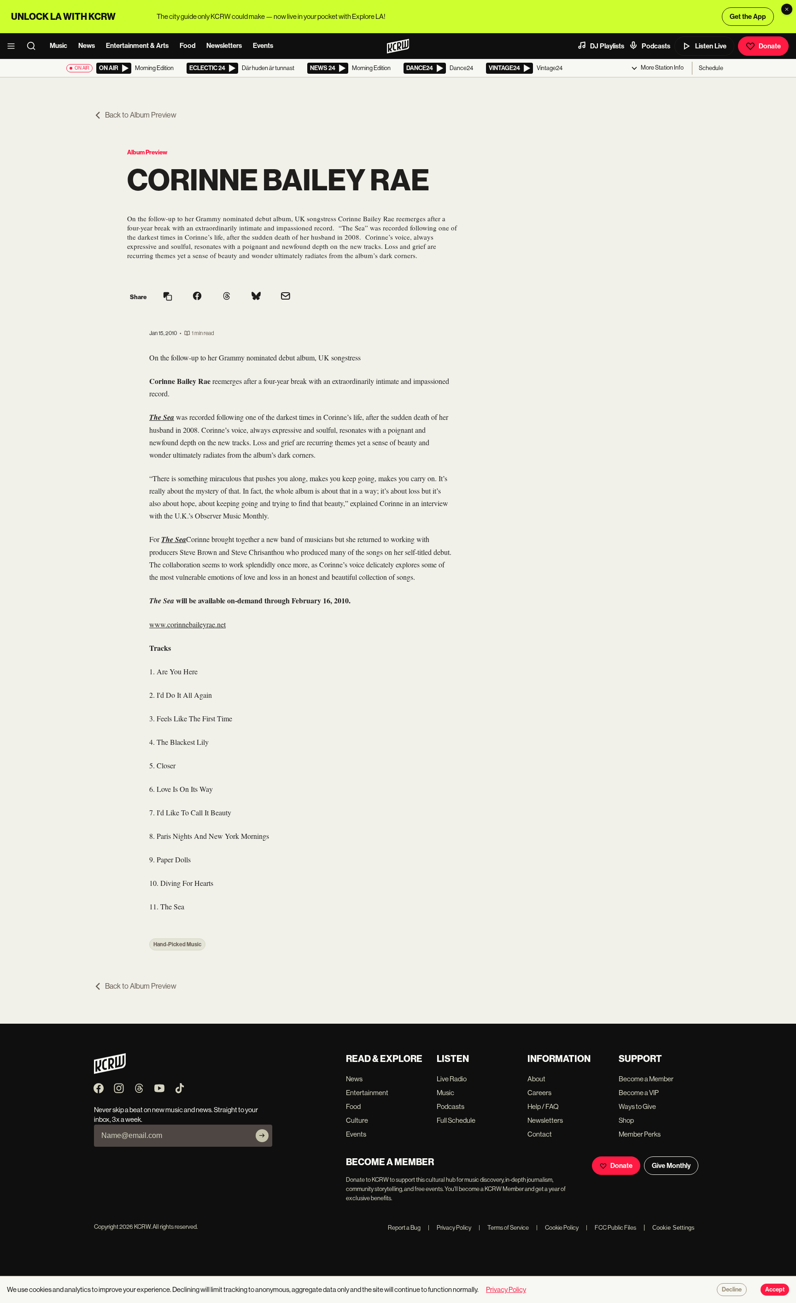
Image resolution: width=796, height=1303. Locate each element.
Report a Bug (404, 1227)
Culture (357, 1120)
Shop (626, 1120)
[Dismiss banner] (786, 9)
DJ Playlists (607, 46)
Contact (539, 1134)
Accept (774, 1289)
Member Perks (640, 1134)
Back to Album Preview (140, 115)
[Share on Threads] (226, 296)
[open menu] (14, 46)
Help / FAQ (543, 1106)
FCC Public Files (611, 1227)
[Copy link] (167, 297)
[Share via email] (285, 297)
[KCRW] (110, 1071)
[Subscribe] (262, 1135)
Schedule (711, 68)
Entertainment (367, 1093)
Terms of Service (504, 1227)
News (86, 45)
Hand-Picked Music (177, 944)
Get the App (748, 16)
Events (263, 45)
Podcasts (656, 46)
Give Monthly (671, 1165)
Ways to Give (637, 1106)
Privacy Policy (449, 1227)
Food (187, 45)
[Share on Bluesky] (256, 296)
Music (58, 45)
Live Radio (452, 1079)
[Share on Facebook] (197, 296)
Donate (770, 46)
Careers (539, 1093)
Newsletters (224, 45)
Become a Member (646, 1079)
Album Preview (147, 152)
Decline (732, 1289)
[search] (34, 46)
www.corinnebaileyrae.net (187, 624)
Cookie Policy (557, 1227)
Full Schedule (456, 1120)
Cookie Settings (673, 1227)
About (536, 1079)
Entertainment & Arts (137, 45)
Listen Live (710, 46)
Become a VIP (639, 1093)
